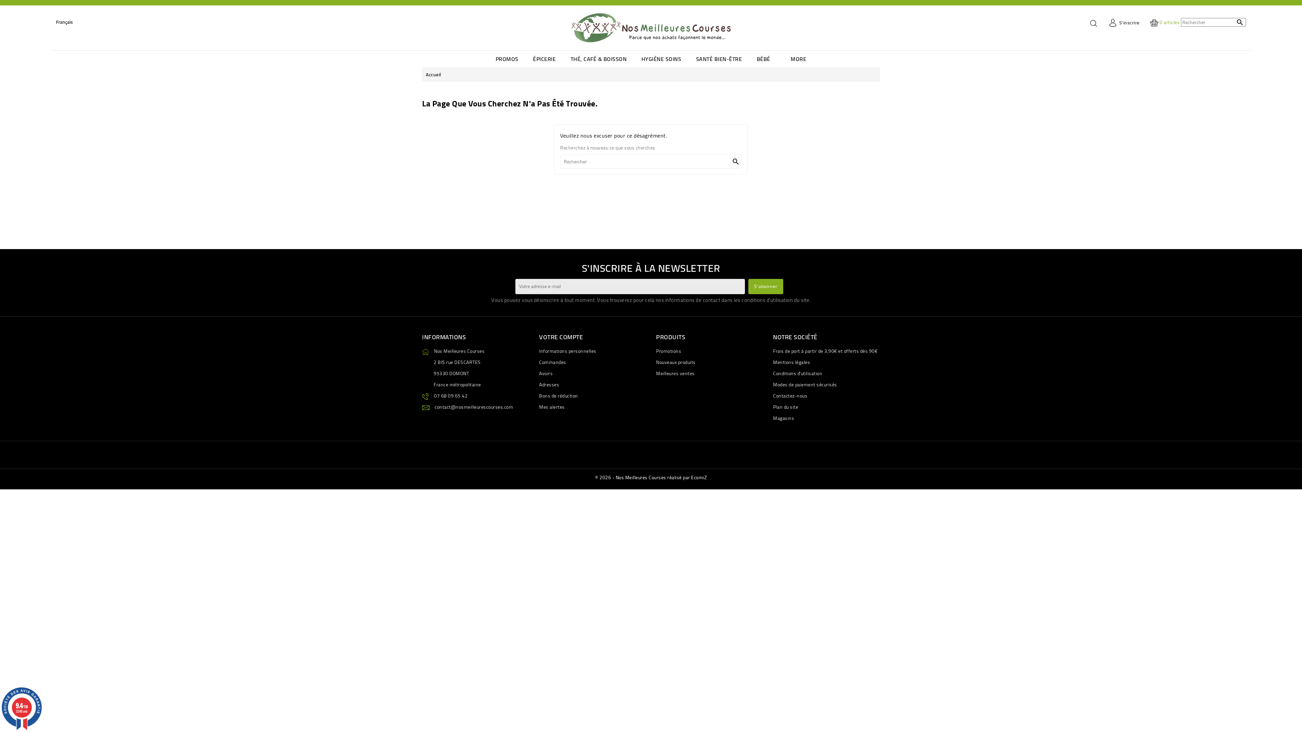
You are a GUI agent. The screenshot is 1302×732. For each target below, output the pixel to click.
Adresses (549, 384)
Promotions (668, 351)
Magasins (783, 418)
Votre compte (561, 337)
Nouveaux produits (676, 362)
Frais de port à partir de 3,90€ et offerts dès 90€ (825, 351)
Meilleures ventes (675, 373)
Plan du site (785, 407)
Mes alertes (552, 407)
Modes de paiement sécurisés (805, 384)
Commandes (552, 362)
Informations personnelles (567, 351)
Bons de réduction (558, 395)
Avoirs (546, 373)
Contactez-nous (790, 395)
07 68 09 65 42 (451, 395)
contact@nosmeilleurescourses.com (474, 407)
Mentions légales (791, 362)
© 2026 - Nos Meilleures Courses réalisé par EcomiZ (651, 477)
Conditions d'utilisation (797, 373)
